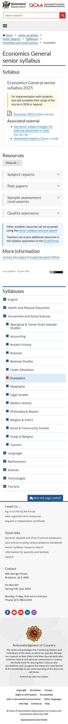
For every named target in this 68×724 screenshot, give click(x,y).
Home (9, 35)
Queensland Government (34, 719)
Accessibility (46, 694)
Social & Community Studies (29, 428)
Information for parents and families (27, 552)
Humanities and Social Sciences (20, 42)
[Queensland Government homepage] (14, 4)
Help (47, 703)
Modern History (21, 403)
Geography (17, 386)
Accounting (18, 336)
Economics (17, 378)
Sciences (13, 470)
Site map (23, 703)
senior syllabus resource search (38, 230)
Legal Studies (19, 395)
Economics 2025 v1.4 (33, 114)
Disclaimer (35, 690)
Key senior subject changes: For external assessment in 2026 (33, 130)
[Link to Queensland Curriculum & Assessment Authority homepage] (47, 4)
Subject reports (20, 174)
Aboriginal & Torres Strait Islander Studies (33, 326)
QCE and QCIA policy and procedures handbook (33, 542)
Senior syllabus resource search (24, 547)
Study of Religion (21, 437)
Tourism (16, 445)
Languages (15, 453)
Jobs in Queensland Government (24, 699)
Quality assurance (23, 213)
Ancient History (20, 345)
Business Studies (21, 361)
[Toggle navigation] (5, 26)
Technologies (16, 478)
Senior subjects (11, 38)
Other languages (53, 699)
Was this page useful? (47, 498)
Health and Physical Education (29, 308)
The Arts (13, 487)
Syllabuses (32, 38)
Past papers (17, 186)
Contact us (36, 703)
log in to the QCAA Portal (20, 511)
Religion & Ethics (21, 420)
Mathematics (17, 461)
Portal (51, 241)
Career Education (22, 370)
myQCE (9, 556)
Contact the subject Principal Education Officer (31, 257)
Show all (11, 163)
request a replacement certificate (25, 521)
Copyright (21, 690)
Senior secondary (28, 35)
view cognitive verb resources (23, 516)
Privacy (48, 690)
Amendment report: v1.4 (36, 138)
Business (16, 353)
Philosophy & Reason (24, 411)
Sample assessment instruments (24, 199)
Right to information (26, 694)
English (13, 299)
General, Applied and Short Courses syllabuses (33, 537)
